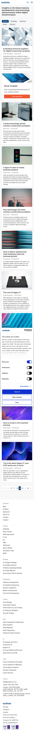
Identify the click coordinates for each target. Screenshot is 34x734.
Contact (5, 517)
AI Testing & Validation (10, 610)
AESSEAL (6, 529)
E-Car (5, 537)
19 (28, 488)
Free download (17, 96)
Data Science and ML (10, 653)
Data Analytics (8, 625)
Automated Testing (9, 605)
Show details (24, 386)
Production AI (7, 645)
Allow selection (17, 397)
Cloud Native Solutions (10, 667)
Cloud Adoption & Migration (12, 665)
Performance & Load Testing (12, 607)
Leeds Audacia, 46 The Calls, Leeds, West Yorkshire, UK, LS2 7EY (15, 690)
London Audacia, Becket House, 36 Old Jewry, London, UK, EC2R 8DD (16, 694)
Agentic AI (6, 647)
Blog (4, 506)
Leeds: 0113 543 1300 (10, 684)
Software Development (10, 582)
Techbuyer (6, 545)
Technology (14, 21)
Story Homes (7, 532)
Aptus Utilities (7, 548)
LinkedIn (5, 712)
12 (17, 488)
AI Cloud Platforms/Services (12, 650)
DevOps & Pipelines (9, 670)
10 (11, 488)
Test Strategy (7, 602)
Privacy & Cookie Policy (10, 715)
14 (22, 488)
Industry (5, 21)
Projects (5, 509)
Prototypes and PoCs (10, 642)
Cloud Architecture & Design (12, 662)
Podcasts (12, 24)
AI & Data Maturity (9, 570)
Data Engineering (9, 630)
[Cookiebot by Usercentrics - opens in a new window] (24, 330)
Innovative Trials (8, 551)
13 (20, 488)
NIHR (4, 553)
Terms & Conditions (9, 717)
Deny (17, 402)
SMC (4, 542)
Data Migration (8, 627)
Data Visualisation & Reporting (13, 622)
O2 (4, 540)
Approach (6, 512)
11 (14, 488)
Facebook (6, 709)
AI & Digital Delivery (10, 565)
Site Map (5, 707)
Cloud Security (8, 673)
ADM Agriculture (8, 534)
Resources (23, 21)
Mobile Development (10, 590)
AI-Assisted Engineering (11, 585)
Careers (5, 520)
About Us (6, 514)
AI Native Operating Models (12, 568)
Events (5, 24)
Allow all (17, 392)
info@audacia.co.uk (10, 682)
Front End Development (11, 593)
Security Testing (8, 613)
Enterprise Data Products (11, 633)
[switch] (29, 367)
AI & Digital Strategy (10, 562)
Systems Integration (9, 588)
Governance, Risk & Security (12, 573)
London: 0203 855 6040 (11, 687)
